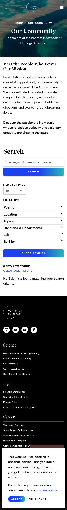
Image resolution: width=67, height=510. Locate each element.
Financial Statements (14, 391)
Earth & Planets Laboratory (17, 358)
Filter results (33, 253)
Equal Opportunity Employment (19, 407)
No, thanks (37, 498)
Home (19, 23)
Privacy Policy (10, 402)
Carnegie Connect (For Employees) (21, 445)
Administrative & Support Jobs (18, 435)
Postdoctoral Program (14, 440)
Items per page (14, 184)
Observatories (10, 363)
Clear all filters (18, 271)
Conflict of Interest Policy (16, 396)
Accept (16, 498)
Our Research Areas (13, 368)
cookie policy (47, 490)
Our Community (40, 23)
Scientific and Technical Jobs (18, 430)
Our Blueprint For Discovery (17, 373)
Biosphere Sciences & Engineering (21, 353)
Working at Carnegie (13, 425)
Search (13, 151)
